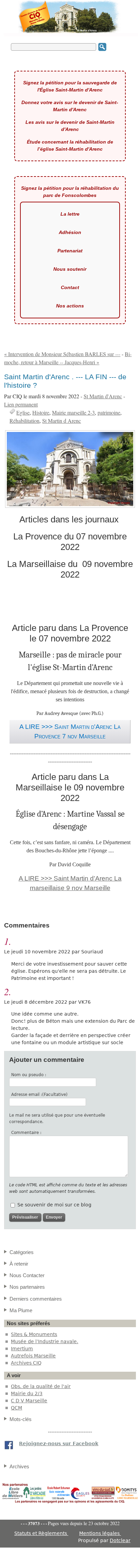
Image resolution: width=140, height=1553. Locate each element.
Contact (70, 287)
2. (7, 991)
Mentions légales (100, 1533)
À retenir (19, 1264)
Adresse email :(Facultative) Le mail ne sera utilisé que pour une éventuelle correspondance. (57, 1108)
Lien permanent (21, 404)
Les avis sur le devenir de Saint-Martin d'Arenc (70, 125)
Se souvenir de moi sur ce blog (54, 1204)
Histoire (40, 412)
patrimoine (109, 412)
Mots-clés (21, 1419)
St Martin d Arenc (61, 420)
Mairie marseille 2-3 (73, 412)
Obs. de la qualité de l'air (41, 1386)
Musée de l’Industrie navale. (44, 1341)
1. (7, 941)
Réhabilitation (24, 420)
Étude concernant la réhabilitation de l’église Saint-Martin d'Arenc (70, 145)
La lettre (70, 214)
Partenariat (70, 250)
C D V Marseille (29, 1400)
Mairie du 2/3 (26, 1393)
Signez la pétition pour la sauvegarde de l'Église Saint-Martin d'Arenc (70, 86)
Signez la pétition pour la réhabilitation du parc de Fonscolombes (70, 191)
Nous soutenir (69, 269)
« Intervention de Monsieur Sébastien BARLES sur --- (62, 354)
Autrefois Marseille (33, 1355)
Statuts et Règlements (41, 1533)
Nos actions (70, 305)
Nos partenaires (27, 1287)
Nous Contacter (27, 1275)
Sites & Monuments (34, 1334)
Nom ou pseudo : (28, 1074)
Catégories (22, 1252)
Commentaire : (26, 1132)
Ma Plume (21, 1310)
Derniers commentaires (36, 1299)
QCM (16, 1407)
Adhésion (70, 232)
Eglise (23, 412)
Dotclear (120, 1540)
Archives (19, 1466)
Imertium (22, 1348)
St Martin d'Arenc (103, 396)
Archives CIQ (26, 1363)
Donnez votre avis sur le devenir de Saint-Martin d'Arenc (69, 106)
